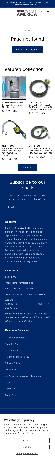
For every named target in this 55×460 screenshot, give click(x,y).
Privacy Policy (12, 363)
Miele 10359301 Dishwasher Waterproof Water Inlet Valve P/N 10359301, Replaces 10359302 (12, 150)
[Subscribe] (46, 207)
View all (27, 167)
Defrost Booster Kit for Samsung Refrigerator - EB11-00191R (12, 105)
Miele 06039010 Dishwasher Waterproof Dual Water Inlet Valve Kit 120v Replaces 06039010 (40, 149)
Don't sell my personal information (23, 376)
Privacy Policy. (25, 433)
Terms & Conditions (15, 337)
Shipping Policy (13, 344)
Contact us (11, 388)
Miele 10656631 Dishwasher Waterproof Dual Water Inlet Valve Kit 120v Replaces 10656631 (40, 106)
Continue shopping (27, 49)
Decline (27, 447)
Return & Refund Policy (17, 357)
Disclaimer (10, 369)
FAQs (7, 382)
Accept (27, 440)
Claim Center (12, 395)
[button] (6, 12)
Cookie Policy (12, 350)
